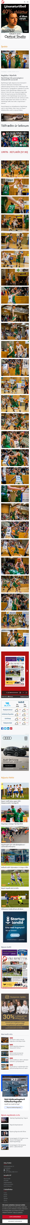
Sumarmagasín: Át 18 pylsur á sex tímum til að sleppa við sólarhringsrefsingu (19, 1140)
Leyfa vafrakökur (15, 1216)
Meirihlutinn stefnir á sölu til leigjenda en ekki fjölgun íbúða (17, 1040)
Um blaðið (6, 1180)
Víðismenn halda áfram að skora (12, 909)
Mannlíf (5, 1194)
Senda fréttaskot (8, 1186)
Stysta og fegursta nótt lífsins (18, 1131)
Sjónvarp (6, 1202)
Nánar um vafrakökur (18, 1212)
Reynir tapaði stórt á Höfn (10, 888)
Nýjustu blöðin (7, 1178)
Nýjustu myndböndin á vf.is (10, 1115)
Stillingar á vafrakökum (15, 1221)
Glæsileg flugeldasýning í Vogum (19, 1118)
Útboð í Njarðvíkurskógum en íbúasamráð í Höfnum (17, 1047)
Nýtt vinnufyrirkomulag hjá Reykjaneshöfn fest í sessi (16, 1053)
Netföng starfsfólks (8, 1184)
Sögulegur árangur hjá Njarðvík (12, 824)
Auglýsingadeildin (8, 1182)
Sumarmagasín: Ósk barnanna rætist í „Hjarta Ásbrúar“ (18, 1146)
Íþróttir (5, 1196)
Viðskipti (6, 1198)
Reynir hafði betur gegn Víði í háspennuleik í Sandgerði (11, 802)
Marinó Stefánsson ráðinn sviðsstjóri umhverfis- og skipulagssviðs (19, 1060)
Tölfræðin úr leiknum (15, 126)
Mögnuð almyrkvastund (16, 1125)
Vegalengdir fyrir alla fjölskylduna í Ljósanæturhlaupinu (13, 846)
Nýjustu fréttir (7, 777)
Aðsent (5, 1200)
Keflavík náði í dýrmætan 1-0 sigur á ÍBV (14, 867)
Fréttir (5, 1193)
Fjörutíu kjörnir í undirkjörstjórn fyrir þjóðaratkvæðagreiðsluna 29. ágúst (19, 1067)
